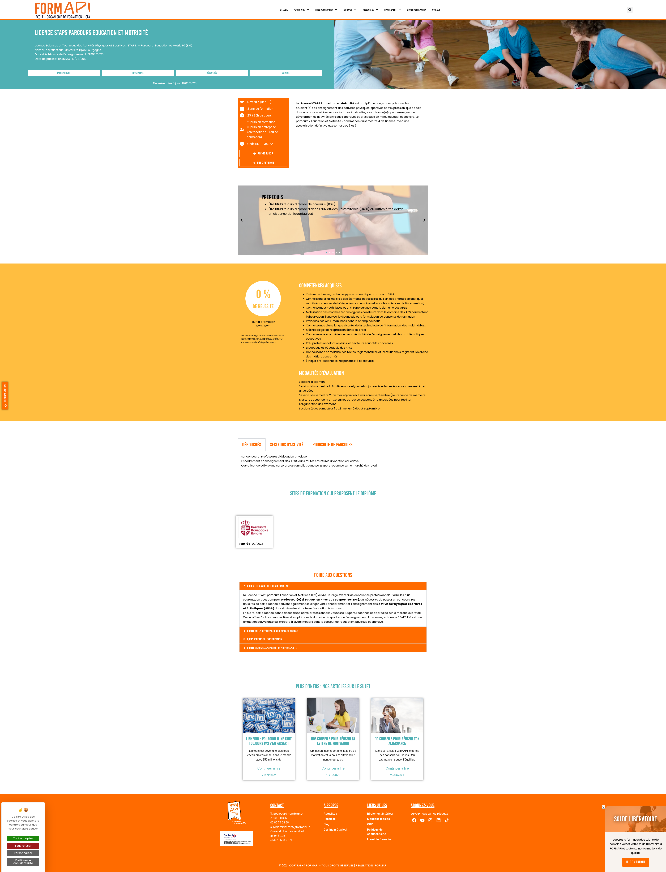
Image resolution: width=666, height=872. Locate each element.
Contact (436, 9)
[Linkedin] (438, 820)
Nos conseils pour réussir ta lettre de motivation (333, 741)
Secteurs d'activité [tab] (287, 444)
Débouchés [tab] (251, 444)
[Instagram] (430, 820)
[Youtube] (422, 820)
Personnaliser (23, 853)
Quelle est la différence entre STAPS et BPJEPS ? (273, 631)
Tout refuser (23, 846)
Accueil (284, 9)
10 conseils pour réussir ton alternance (397, 741)
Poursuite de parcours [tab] (332, 444)
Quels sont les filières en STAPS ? (264, 639)
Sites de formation (324, 9)
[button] (630, 10)
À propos (348, 9)
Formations (299, 9)
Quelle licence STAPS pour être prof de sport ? (272, 648)
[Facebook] (414, 820)
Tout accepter (23, 838)
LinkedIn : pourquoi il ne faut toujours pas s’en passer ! (269, 741)
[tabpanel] (333, 461)
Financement (390, 9)
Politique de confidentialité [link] (23, 861)
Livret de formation (416, 9)
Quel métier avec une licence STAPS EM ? (268, 586)
